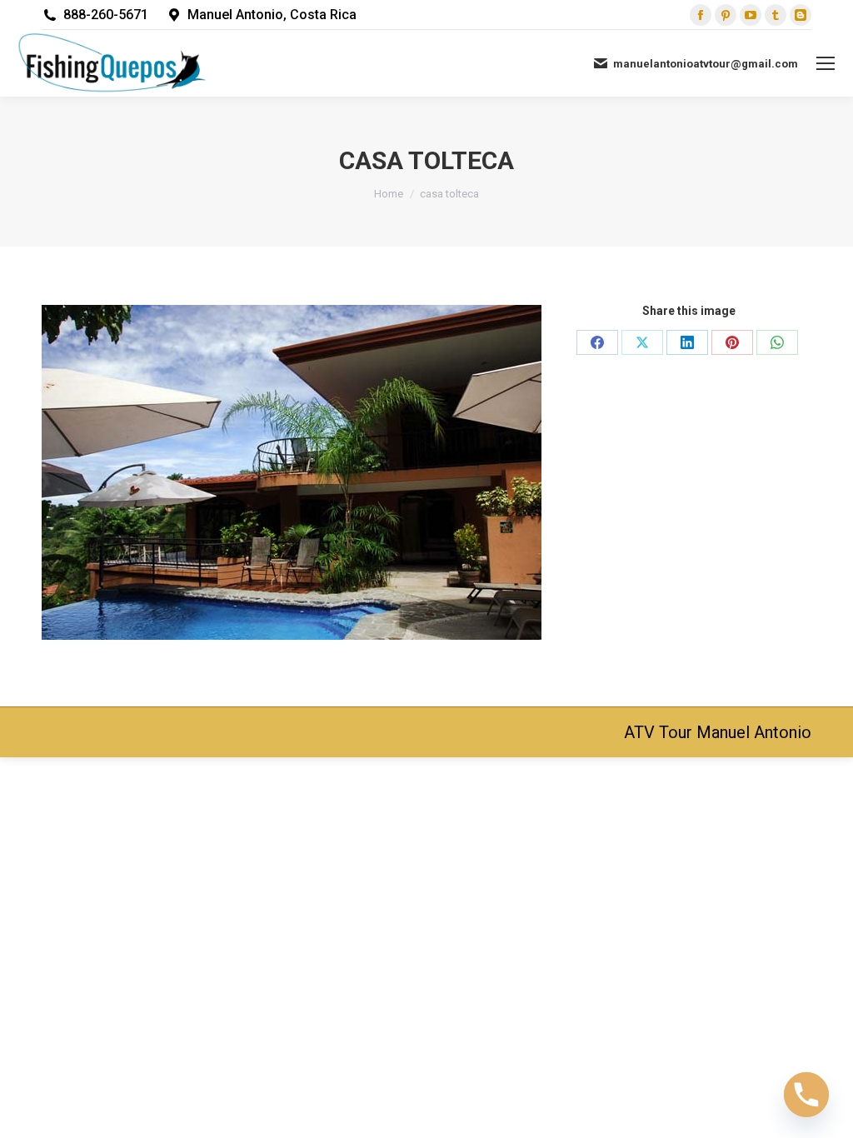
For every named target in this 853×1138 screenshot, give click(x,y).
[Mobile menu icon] (825, 63)
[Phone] (806, 1094)
